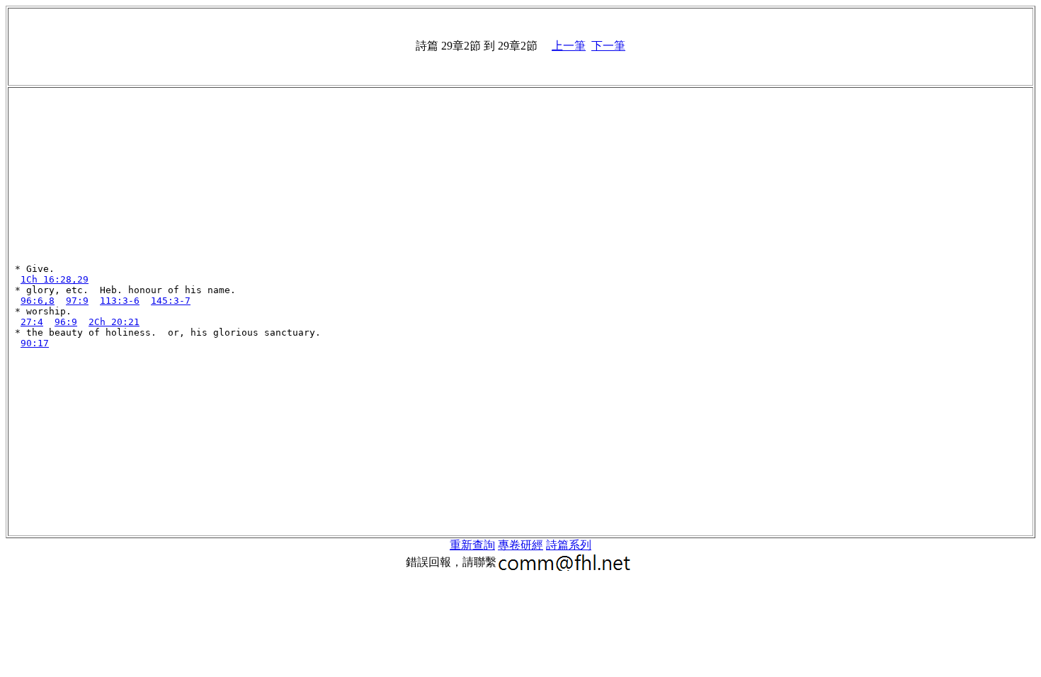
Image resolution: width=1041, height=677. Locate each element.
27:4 (32, 322)
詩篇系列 (568, 545)
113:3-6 (120, 300)
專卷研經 (520, 545)
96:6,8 (38, 300)
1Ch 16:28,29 (55, 279)
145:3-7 (170, 300)
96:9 (66, 322)
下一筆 (608, 46)
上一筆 (569, 46)
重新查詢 (472, 545)
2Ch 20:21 (114, 322)
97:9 (77, 300)
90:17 (35, 343)
